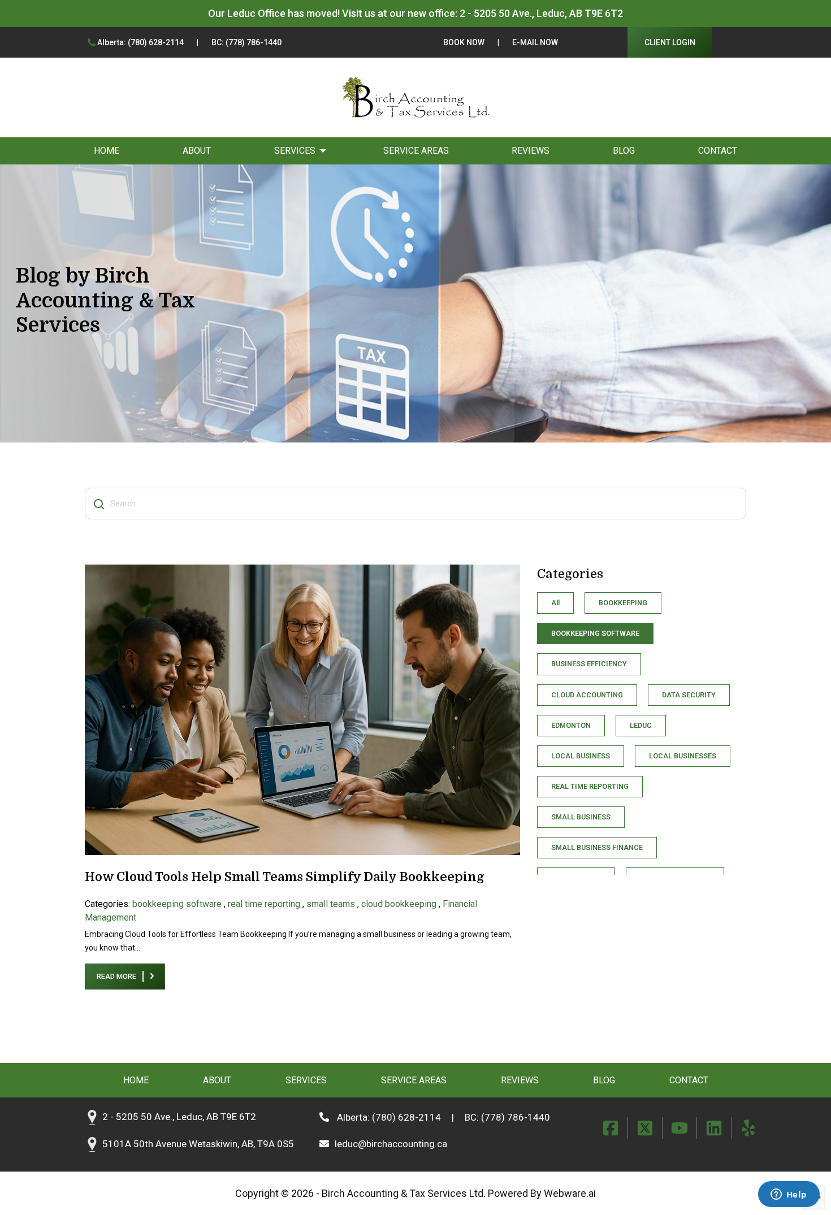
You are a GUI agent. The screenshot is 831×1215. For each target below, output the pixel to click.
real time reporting (264, 904)
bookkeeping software (177, 904)
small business (581, 817)
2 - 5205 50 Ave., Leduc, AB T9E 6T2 (541, 13)
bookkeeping (623, 602)
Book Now (463, 42)
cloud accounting (587, 695)
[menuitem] (106, 150)
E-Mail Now (535, 42)
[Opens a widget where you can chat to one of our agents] (789, 1195)
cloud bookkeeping (398, 904)
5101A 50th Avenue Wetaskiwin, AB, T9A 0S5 (198, 1144)
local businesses (682, 756)
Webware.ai (570, 1193)
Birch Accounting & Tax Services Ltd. (404, 1193)
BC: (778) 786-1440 (246, 42)
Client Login (669, 42)
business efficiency (589, 663)
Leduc (641, 725)
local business (580, 756)
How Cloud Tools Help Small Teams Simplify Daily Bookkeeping (284, 877)
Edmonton (571, 725)
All (555, 602)
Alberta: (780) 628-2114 (140, 42)
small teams (330, 904)
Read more (116, 976)
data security (689, 695)
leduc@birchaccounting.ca (391, 1143)
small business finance (597, 847)
